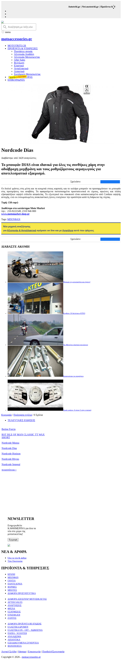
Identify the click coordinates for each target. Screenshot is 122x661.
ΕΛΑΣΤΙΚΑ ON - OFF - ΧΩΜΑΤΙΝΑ (25, 630)
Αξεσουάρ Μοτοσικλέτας (27, 57)
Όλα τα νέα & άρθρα (17, 558)
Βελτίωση (19, 62)
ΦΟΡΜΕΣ (12, 587)
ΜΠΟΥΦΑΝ (13, 219)
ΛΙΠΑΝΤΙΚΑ (14, 639)
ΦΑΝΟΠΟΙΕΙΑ (15, 646)
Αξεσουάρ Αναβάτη (24, 54)
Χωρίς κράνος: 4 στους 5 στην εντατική (77, 410)
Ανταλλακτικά (21, 68)
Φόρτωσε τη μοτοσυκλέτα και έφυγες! (76, 282)
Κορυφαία (6, 415)
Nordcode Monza (10, 442)
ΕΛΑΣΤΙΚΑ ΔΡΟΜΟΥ (18, 627)
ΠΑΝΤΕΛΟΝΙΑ (15, 584)
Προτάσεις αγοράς (23, 51)
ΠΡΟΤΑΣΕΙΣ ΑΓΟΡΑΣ (20, 77)
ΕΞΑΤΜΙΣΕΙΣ (14, 612)
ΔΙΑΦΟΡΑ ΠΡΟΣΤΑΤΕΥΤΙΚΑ (22, 593)
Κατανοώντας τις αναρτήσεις (73, 376)
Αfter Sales (19, 60)
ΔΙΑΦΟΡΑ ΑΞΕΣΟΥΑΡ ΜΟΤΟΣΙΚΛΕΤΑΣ (27, 599)
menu (8, 32)
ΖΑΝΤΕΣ (12, 618)
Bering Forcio (9, 429)
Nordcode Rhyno (10, 459)
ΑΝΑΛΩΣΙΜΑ (14, 636)
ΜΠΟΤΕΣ (12, 590)
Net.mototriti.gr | (88, 6)
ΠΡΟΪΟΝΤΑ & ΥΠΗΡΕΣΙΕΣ (23, 48)
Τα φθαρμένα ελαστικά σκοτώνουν (75, 345)
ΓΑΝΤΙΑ (12, 580)
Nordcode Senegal (11, 464)
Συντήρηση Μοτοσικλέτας (27, 74)
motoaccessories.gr (16, 39)
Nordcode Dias (9, 448)
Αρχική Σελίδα (8, 651)
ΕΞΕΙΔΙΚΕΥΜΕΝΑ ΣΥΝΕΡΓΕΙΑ (23, 643)
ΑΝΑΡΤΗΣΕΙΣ (14, 605)
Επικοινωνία (34, 651)
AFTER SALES (15, 602)
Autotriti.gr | (72, 6)
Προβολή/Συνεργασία (53, 651)
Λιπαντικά (19, 71)
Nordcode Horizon (11, 453)
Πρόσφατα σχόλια (23, 415)
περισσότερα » (9, 469)
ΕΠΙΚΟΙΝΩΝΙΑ (16, 80)
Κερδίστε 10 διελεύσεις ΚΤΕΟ (74, 313)
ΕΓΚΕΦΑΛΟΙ (14, 615)
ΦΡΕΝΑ (11, 608)
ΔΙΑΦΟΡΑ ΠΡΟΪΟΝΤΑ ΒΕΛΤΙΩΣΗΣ (24, 624)
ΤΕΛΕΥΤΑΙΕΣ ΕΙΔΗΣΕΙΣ (21, 420)
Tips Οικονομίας (15, 561)
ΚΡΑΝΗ (11, 574)
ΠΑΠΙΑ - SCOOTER (17, 633)
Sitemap (22, 651)
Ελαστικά (19, 65)
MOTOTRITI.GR (17, 45)
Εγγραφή (13, 540)
